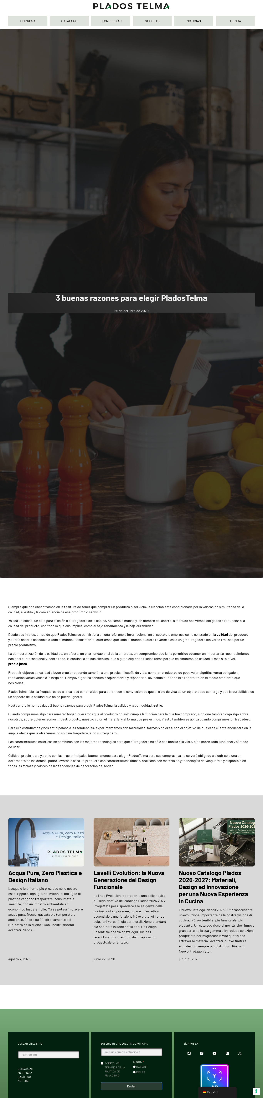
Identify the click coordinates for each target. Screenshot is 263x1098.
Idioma (137, 1061)
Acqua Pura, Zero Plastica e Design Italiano (45, 876)
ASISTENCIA (25, 1072)
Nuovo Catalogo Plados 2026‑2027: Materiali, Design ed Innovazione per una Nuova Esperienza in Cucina (213, 887)
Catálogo (24, 1076)
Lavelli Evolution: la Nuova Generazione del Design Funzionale (129, 880)
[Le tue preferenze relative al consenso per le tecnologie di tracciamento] (256, 1091)
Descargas (25, 1068)
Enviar (131, 1086)
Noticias (23, 1080)
